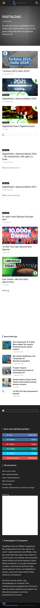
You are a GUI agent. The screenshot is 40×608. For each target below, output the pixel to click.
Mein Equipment (8, 481)
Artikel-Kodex (7, 484)
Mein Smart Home (9, 471)
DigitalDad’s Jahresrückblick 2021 (19, 187)
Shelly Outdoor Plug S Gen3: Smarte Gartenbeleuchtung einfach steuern (25, 381)
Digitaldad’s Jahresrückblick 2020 (19, 98)
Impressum (22, 605)
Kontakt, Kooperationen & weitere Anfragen (18, 487)
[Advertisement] (20, 311)
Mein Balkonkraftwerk (10, 474)
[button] (37, 3)
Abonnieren (32, 458)
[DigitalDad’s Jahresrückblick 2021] (20, 175)
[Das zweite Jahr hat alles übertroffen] (20, 267)
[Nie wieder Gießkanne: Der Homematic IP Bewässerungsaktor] (6, 359)
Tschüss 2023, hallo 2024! (15, 71)
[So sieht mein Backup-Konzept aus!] (20, 204)
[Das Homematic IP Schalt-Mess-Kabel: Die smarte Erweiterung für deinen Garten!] (6, 345)
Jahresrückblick (7, 21)
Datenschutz (31, 605)
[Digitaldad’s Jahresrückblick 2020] (20, 87)
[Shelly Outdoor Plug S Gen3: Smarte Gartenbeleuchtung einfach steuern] (6, 382)
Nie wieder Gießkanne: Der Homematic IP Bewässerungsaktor (24, 358)
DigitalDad (6, 67)
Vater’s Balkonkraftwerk (11, 478)
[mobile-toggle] (3, 3)
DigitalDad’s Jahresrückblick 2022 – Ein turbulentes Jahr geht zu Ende (19, 156)
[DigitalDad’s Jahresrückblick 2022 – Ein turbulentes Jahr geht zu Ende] (20, 142)
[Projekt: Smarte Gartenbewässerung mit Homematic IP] (6, 371)
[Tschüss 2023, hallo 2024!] (20, 59)
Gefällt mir (32, 435)
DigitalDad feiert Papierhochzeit (18, 126)
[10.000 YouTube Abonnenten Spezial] (20, 235)
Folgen (33, 439)
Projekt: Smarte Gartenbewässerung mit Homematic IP (23, 370)
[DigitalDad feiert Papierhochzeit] (20, 114)
